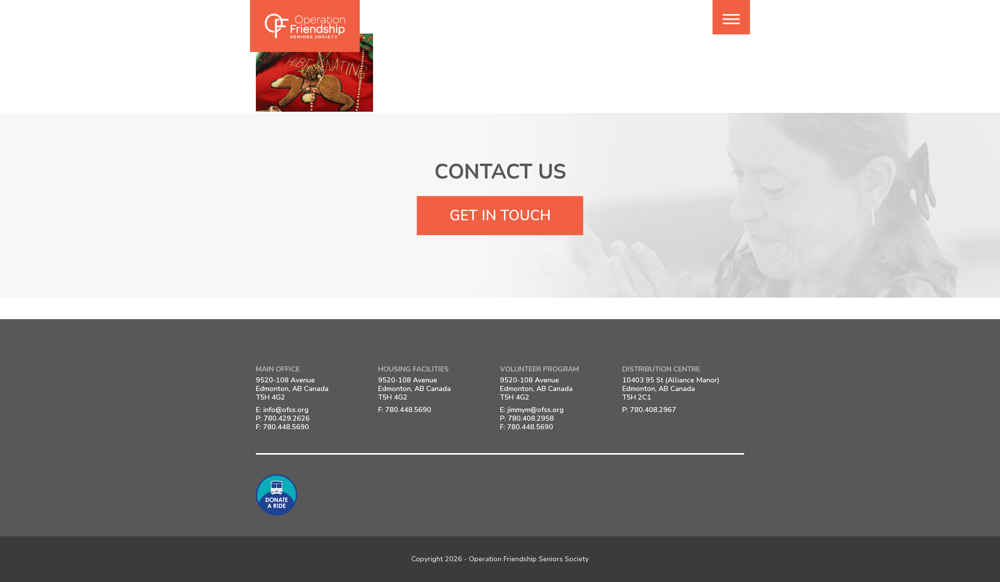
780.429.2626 (287, 418)
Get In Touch (500, 215)
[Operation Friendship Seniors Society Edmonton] (305, 26)
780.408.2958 (531, 418)
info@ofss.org (286, 409)
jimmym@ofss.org (535, 409)
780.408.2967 (653, 409)
